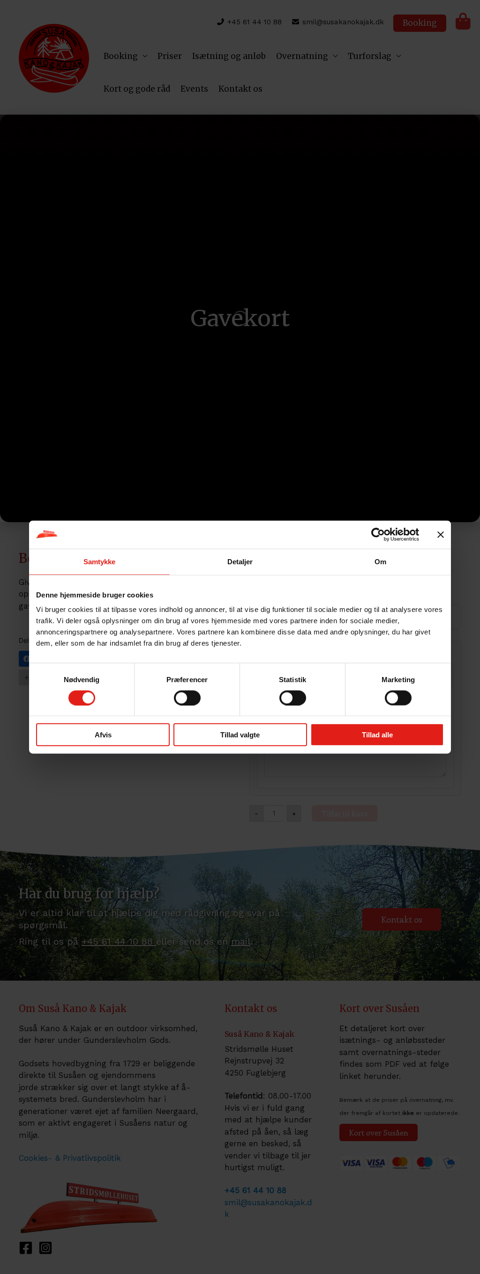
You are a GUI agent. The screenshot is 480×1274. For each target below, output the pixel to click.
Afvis (103, 735)
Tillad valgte (240, 735)
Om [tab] (380, 561)
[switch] (187, 697)
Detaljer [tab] (240, 561)
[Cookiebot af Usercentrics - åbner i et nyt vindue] (378, 534)
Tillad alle (377, 735)
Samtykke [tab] (99, 561)
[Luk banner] (440, 534)
